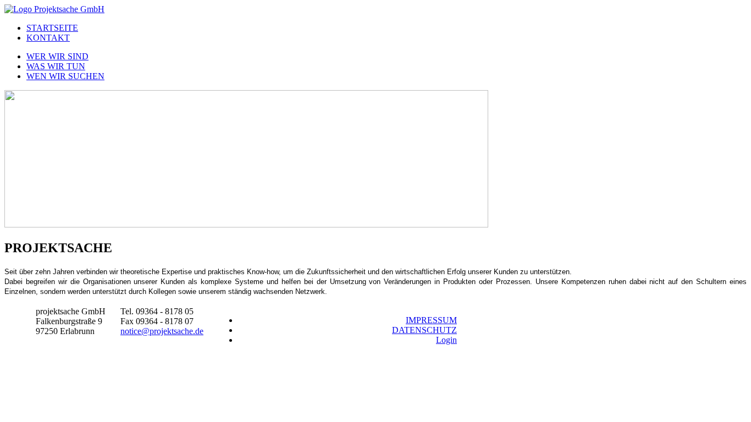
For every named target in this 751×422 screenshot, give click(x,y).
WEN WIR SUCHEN (65, 76)
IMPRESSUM (431, 320)
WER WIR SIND (57, 56)
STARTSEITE (52, 27)
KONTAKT (48, 37)
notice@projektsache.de (161, 331)
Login (446, 340)
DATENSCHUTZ (424, 330)
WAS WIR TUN (55, 66)
